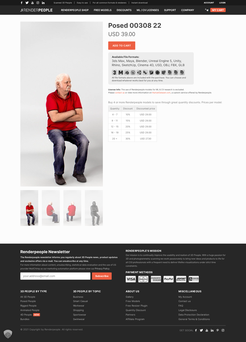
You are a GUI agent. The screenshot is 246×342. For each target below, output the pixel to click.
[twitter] (201, 330)
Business (78, 296)
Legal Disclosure (187, 310)
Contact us (184, 301)
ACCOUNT (209, 2)
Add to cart (122, 45)
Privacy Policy (102, 268)
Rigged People (28, 305)
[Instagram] (38, 2)
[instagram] (223, 330)
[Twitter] (27, 2)
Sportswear (79, 314)
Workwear (78, 305)
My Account (185, 296)
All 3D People (27, 296)
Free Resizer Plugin (136, 305)
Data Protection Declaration (193, 314)
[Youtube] (206, 330)
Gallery (129, 296)
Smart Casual (80, 301)
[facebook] (196, 330)
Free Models (133, 301)
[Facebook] (21, 2)
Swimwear (79, 319)
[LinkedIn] (43, 2)
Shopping (78, 310)
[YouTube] (32, 2)
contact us (120, 92)
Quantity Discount (136, 310)
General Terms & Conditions (194, 319)
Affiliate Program (135, 319)
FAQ (180, 305)
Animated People (29, 310)
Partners (130, 314)
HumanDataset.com (161, 92)
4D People (29, 314)
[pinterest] (217, 330)
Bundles (24, 319)
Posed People (28, 301)
